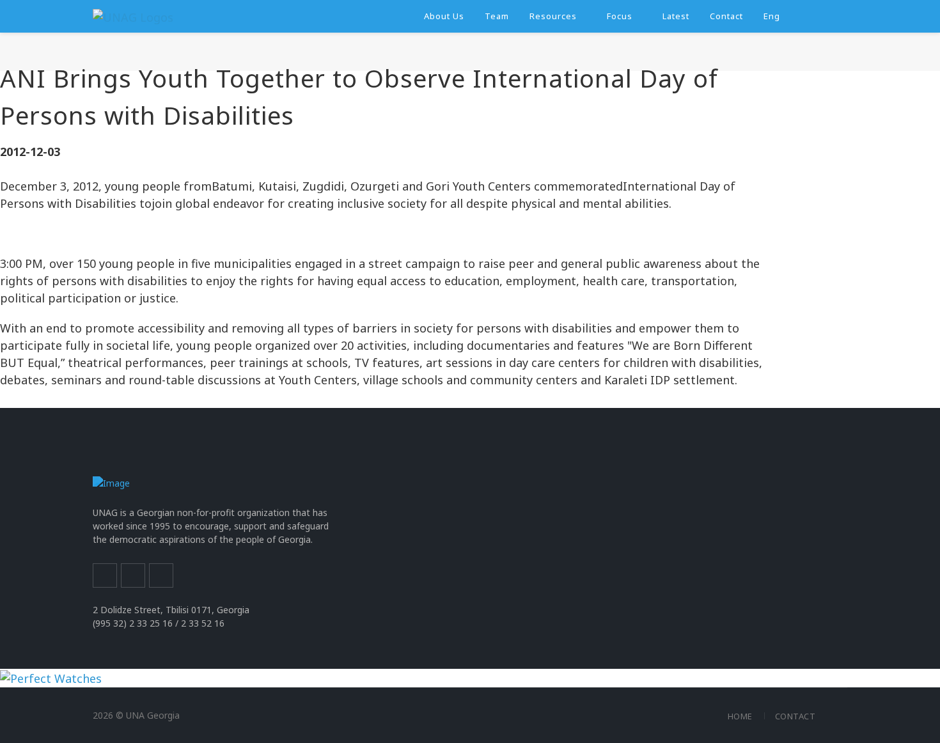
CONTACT (795, 716)
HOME (740, 716)
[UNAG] (133, 16)
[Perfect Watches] (51, 677)
